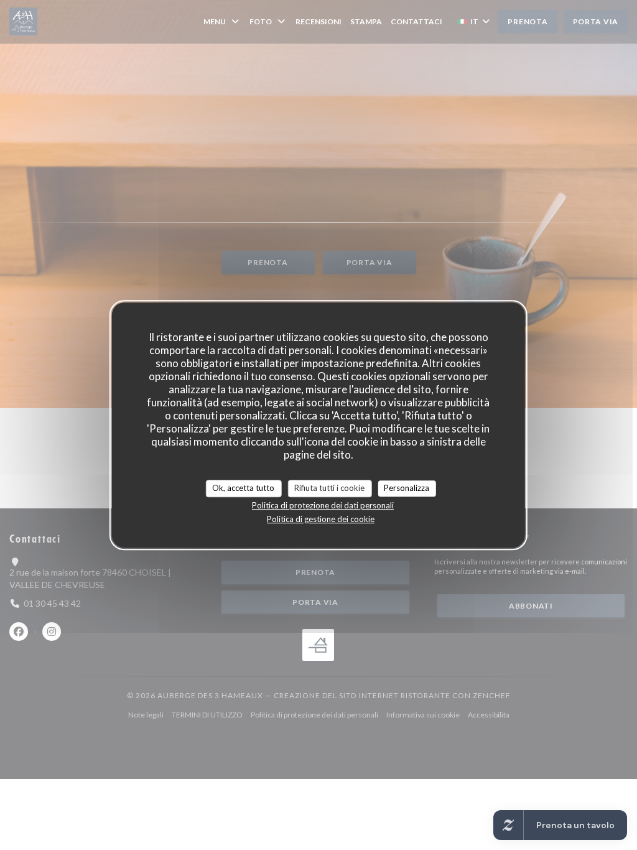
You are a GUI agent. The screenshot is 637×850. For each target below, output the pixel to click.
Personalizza (406, 488)
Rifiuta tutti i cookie (329, 488)
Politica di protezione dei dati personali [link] (323, 505)
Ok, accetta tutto (243, 488)
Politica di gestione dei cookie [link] (320, 519)
